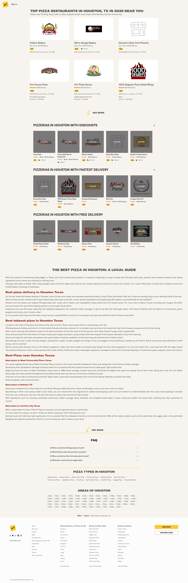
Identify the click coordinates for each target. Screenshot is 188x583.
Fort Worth (63, 541)
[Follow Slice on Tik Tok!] (15, 536)
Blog (33, 535)
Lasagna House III (136, 199)
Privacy (34, 552)
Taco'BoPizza (135, 244)
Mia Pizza (109, 199)
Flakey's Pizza (87, 244)
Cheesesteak (122, 538)
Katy (61, 555)
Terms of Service (37, 555)
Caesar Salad (122, 529)
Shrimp (120, 555)
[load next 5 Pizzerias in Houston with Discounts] (154, 126)
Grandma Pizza (94, 552)
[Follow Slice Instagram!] (21, 536)
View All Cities (64, 566)
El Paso (62, 546)
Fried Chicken (122, 546)
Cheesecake (121, 532)
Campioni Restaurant (89, 199)
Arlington (63, 543)
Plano (62, 549)
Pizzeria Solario (87, 154)
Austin (62, 538)
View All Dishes (122, 566)
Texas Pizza (37, 154)
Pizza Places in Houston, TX (101, 516)
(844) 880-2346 (15, 541)
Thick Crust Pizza (94, 561)
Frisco (62, 561)
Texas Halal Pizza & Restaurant (64, 155)
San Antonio (64, 535)
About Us (35, 529)
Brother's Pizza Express (138, 154)
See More (98, 112)
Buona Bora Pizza (112, 154)
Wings (120, 561)
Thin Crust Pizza (94, 555)
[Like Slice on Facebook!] (10, 536)
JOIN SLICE (166, 527)
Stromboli (121, 558)
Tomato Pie (92, 549)
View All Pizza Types (95, 566)
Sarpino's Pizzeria (112, 244)
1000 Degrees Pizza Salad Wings (67, 200)
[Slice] (5, 4)
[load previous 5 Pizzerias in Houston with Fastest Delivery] (150, 170)
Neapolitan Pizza (94, 546)
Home (33, 526)
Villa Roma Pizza (63, 244)
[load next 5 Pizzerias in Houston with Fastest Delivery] (154, 170)
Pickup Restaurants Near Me (41, 541)
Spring (62, 558)
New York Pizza (94, 529)
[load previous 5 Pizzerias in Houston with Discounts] (150, 126)
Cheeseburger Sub (123, 535)
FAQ (33, 546)
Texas (86, 516)
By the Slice (92, 541)
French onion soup (123, 543)
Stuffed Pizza (93, 558)
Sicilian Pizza (93, 532)
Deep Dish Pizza (94, 538)
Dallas (62, 532)
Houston (63, 529)
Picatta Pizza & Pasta (40, 244)
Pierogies (120, 552)
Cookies (120, 541)
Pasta (119, 549)
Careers (34, 532)
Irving (62, 552)
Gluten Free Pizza (94, 543)
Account (34, 549)
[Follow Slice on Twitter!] (13, 536)
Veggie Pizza (93, 535)
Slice (79, 516)
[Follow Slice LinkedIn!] (18, 536)
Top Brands (35, 543)
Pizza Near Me (36, 538)
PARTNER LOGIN (166, 533)
